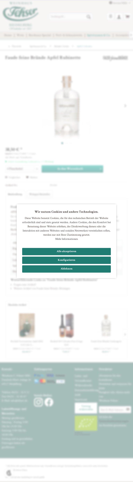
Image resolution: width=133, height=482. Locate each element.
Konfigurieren (66, 260)
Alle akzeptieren (66, 251)
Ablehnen (67, 269)
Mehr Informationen (66, 239)
